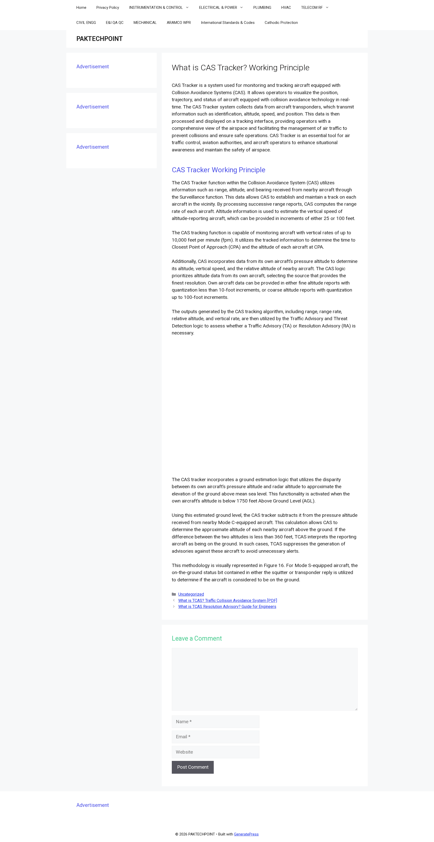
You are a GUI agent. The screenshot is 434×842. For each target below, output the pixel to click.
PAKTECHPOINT (99, 38)
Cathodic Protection (281, 22)
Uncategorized (191, 594)
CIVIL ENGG (86, 22)
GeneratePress (246, 834)
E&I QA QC (115, 22)
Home (81, 7)
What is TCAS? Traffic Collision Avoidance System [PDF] (227, 600)
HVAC (286, 7)
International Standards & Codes (228, 22)
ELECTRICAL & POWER (218, 7)
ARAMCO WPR (179, 22)
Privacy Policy (107, 7)
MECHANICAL (145, 22)
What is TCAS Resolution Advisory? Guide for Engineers (227, 606)
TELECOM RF (312, 7)
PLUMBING (262, 7)
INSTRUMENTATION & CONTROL (156, 7)
